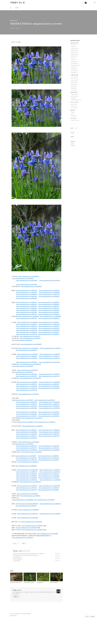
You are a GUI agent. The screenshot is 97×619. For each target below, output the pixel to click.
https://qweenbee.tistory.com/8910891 (32, 525)
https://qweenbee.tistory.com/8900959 (26, 356)
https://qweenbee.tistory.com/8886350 (50, 503)
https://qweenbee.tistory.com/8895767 (26, 384)
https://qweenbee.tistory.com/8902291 (48, 308)
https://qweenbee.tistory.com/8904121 (22, 340)
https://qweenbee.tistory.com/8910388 (48, 388)
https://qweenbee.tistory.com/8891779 (49, 354)
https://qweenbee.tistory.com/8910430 (26, 390)
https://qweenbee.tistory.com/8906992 (48, 332)
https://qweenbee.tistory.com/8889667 (28, 348)
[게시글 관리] (19, 543)
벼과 (73, 57)
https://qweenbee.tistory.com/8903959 (26, 332)
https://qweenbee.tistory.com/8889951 (27, 382)
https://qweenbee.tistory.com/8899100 (48, 326)
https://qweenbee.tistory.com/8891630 (44, 400)
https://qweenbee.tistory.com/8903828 (26, 358)
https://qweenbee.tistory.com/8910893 (32, 529)
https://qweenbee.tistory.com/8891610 (50, 348)
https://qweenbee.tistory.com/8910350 (48, 416)
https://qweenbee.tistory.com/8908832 (48, 476)
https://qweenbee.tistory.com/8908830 (26, 362)
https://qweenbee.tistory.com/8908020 (26, 450)
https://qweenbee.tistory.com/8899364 (22, 444)
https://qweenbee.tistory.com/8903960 (26, 388)
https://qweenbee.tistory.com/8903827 (26, 310)
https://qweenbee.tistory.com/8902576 (27, 513)
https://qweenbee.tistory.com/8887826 (26, 402)
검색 (82, 3)
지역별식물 (74, 75)
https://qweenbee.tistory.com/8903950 (49, 408)
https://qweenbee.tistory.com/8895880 (22, 499)
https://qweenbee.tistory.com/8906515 (26, 438)
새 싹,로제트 (74, 48)
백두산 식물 (74, 77)
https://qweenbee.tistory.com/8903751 (49, 328)
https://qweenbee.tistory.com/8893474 (26, 324)
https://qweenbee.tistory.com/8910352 (49, 362)
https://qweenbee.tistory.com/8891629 (22, 400)
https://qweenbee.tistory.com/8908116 (30, 495)
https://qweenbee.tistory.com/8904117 (30, 336)
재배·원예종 (74, 72)
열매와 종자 (74, 50)
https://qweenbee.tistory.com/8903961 (26, 412)
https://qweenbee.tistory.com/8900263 (26, 386)
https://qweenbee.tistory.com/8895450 (49, 324)
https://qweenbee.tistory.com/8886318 (49, 430)
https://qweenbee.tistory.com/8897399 (26, 306)
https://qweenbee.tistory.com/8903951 (26, 474)
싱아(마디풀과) (16, 560)
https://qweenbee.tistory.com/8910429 (28, 394)
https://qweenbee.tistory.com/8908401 (22, 366)
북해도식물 (74, 84)
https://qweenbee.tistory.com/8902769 (49, 386)
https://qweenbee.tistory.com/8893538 (50, 316)
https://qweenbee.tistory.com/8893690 (27, 470)
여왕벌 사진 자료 (75, 120)
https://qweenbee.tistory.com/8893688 (25, 456)
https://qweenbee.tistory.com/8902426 (26, 487)
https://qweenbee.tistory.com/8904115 (32, 418)
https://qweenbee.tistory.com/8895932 (28, 276)
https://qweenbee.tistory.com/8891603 (26, 302)
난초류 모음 (74, 70)
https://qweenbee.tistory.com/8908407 (27, 462)
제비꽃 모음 (74, 69)
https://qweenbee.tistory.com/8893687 (28, 442)
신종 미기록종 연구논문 (76, 99)
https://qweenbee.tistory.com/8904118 (30, 338)
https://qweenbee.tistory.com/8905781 (25, 505)
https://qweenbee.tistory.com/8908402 (30, 482)
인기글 (76, 128)
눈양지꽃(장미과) (17, 557)
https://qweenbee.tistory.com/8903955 (22, 278)
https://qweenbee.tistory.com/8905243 (26, 374)
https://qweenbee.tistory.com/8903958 (49, 513)
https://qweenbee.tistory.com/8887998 (49, 382)
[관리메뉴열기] (94, 2)
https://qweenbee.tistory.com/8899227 (27, 354)
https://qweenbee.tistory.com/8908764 (49, 314)
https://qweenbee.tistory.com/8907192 (48, 448)
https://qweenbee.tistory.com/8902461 (22, 537)
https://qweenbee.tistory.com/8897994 (49, 434)
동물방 (73, 110)
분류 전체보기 (75, 40)
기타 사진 (73, 118)
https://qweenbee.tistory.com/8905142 (22, 372)
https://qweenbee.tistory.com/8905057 (49, 310)
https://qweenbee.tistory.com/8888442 (26, 430)
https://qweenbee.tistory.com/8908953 (49, 450)
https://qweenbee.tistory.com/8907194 (26, 489)
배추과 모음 (74, 56)
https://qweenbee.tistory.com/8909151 (48, 460)
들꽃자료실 (15, 551)
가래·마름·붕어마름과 (76, 65)
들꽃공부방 (74, 92)
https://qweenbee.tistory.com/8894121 (49, 432)
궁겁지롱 (73, 98)
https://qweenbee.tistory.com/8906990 (26, 376)
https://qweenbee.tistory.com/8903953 (27, 517)
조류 (73, 112)
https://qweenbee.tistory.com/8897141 (27, 485)
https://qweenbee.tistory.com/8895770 (26, 472)
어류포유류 (74, 116)
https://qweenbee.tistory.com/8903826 (49, 330)
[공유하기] (17, 543)
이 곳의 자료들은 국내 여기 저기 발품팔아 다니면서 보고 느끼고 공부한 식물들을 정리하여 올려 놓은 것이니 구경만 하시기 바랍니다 (34, 593)
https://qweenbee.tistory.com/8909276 (31, 452)
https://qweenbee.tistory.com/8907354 (26, 314)
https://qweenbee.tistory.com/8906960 (26, 298)
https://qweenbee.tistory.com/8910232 (26, 416)
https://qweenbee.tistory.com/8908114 (44, 499)
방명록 (16, 7)
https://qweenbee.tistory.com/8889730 (27, 322)
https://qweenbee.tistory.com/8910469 (50, 480)
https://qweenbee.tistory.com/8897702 (49, 472)
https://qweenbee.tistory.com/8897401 (48, 306)
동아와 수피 (74, 52)
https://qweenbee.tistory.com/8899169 (26, 406)
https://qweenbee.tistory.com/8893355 (26, 290)
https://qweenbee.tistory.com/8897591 (49, 404)
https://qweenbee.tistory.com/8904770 (48, 436)
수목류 (74, 46)
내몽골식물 (74, 88)
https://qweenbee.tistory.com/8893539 (26, 318)
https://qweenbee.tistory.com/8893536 (49, 402)
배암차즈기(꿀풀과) (17, 558)
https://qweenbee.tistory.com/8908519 (26, 334)
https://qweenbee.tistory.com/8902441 (49, 487)
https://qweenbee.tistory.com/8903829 (26, 408)
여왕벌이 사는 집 (17, 3)
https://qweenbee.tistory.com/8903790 (26, 330)
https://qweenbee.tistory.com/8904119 (26, 436)
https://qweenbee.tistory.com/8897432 (26, 292)
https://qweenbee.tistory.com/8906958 (48, 412)
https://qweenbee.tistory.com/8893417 (49, 290)
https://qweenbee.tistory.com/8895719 (49, 470)
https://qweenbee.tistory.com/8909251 (49, 478)
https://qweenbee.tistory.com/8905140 (26, 312)
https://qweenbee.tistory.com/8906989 (26, 414)
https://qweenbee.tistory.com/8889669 (48, 304)
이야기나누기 (74, 102)
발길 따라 (74, 106)
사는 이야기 (74, 108)
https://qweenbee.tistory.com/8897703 (49, 485)
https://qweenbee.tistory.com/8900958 (30, 378)
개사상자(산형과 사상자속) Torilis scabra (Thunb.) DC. (25, 555)
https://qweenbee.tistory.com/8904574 (49, 446)
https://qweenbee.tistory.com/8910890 (26, 527)
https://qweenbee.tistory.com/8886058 (26, 432)
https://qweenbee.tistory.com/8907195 (26, 460)
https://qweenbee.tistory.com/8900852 (26, 328)
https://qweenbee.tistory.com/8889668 (48, 302)
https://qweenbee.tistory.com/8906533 (48, 458)
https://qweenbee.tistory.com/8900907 (49, 406)
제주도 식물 (74, 78)
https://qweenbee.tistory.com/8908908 (26, 466)
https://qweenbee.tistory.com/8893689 (48, 456)
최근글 (72, 128)
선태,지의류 (74, 61)
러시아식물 (74, 90)
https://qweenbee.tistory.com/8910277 (49, 376)
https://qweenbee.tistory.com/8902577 (49, 356)
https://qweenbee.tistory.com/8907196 (49, 280)
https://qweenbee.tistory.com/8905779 (26, 448)
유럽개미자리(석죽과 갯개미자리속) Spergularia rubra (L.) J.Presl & (28, 553)
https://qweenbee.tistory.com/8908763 (48, 414)
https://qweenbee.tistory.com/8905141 (27, 370)
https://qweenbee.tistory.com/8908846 (48, 334)
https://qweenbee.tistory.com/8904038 (26, 280)
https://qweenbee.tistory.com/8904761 (26, 458)
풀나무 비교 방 (75, 96)
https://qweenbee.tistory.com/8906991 (48, 312)
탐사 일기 (74, 104)
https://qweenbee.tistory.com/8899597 (28, 509)
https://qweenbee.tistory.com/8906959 (49, 296)
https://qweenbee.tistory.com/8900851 (26, 294)
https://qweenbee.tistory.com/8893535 (32, 426)
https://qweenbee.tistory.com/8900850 (31, 344)
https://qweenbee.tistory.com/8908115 (27, 493)
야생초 (20, 551)
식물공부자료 (74, 94)
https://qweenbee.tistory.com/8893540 (49, 318)
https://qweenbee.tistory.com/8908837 (26, 478)
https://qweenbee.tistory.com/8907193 (48, 474)
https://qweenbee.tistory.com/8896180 (26, 434)
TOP (86, 614)
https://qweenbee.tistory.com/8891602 (26, 304)
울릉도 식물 (74, 80)
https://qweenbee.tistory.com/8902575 (26, 446)
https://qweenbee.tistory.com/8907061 (49, 358)
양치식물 (74, 67)
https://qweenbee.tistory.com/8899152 (26, 308)
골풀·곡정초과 (74, 54)
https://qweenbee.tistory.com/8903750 (48, 294)
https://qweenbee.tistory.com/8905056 (26, 296)
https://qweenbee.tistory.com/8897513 (26, 326)
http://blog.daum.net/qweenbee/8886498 (27, 503)
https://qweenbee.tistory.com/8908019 (26, 476)
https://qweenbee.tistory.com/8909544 (26, 480)
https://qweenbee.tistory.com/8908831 (48, 489)
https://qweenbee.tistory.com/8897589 (48, 384)
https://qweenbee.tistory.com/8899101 (49, 292)
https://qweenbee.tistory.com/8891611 (49, 322)
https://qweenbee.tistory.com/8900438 (30, 364)
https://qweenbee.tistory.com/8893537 (28, 316)
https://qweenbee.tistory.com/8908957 (31, 286)
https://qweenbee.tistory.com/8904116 (23, 422)
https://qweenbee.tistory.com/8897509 (26, 404)
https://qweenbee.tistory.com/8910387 (26, 284)
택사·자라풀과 (74, 63)
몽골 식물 (74, 82)
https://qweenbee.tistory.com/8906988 (47, 533)
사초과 (73, 59)
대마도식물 (74, 86)
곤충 (72, 114)
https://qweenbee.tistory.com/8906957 (49, 374)
